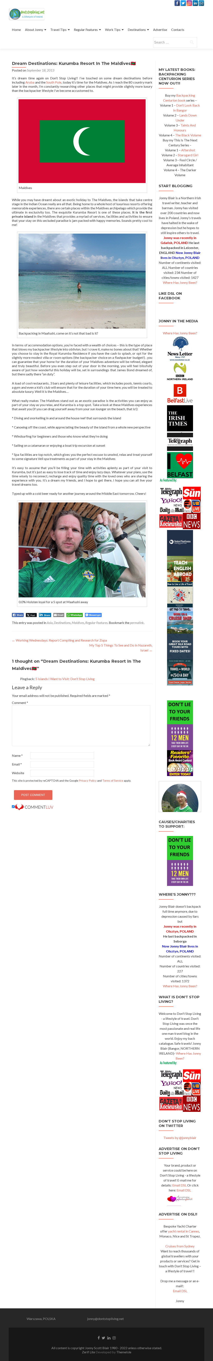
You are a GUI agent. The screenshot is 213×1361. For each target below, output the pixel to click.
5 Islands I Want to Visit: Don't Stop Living (65, 679)
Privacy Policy (88, 780)
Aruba (29, 82)
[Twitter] (183, 3)
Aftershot (188, 150)
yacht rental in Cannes (183, 1231)
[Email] (201, 3)
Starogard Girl (188, 155)
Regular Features (86, 30)
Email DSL (179, 1185)
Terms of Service (112, 780)
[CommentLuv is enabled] (34, 807)
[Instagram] (189, 3)
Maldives (78, 623)
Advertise (160, 30)
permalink (137, 623)
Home (16, 30)
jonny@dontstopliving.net (105, 1319)
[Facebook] (177, 3)
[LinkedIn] (195, 3)
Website (18, 773)
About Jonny (34, 30)
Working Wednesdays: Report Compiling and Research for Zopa (59, 640)
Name (17, 755)
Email (17, 764)
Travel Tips (58, 30)
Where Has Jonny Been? (180, 282)
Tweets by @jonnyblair (179, 1138)
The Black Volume (188, 135)
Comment (20, 703)
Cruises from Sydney (179, 1246)
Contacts (177, 30)
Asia (50, 623)
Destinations (137, 30)
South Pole (53, 82)
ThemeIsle (123, 1352)
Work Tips (112, 30)
